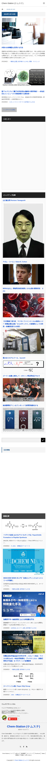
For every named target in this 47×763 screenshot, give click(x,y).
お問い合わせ (28, 755)
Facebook (37, 753)
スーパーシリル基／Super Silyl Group (16, 686)
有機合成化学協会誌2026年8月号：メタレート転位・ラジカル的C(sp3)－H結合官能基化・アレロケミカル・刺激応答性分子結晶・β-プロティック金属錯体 (23, 658)
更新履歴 (23, 753)
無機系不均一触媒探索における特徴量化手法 (18, 619)
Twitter (43, 753)
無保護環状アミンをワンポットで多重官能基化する (20, 405)
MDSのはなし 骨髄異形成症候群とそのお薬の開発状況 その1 (23, 290)
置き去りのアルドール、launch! (14, 358)
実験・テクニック (34, 61)
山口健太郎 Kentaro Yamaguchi (14, 200)
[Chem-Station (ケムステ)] (12, 3)
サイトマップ (30, 753)
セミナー (19, 628)
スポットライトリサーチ (16, 102)
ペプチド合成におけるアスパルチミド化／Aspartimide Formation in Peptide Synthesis (22, 536)
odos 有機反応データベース (21, 546)
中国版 (22, 755)
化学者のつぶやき (23, 61)
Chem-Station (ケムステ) (23, 726)
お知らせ (17, 753)
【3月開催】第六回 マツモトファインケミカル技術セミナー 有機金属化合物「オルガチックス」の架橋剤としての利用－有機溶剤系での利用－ (23, 323)
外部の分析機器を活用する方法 (12, 47)
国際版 (17, 755)
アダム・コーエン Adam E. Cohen (15, 262)
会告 (24, 628)
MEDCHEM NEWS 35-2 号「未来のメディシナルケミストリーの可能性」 (23, 579)
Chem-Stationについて (8, 753)
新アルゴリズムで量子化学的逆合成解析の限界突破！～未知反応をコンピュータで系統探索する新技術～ (23, 92)
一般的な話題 (13, 61)
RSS (26, 746)
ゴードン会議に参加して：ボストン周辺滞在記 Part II (21, 376)
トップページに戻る (9, 110)
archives (13, 628)
